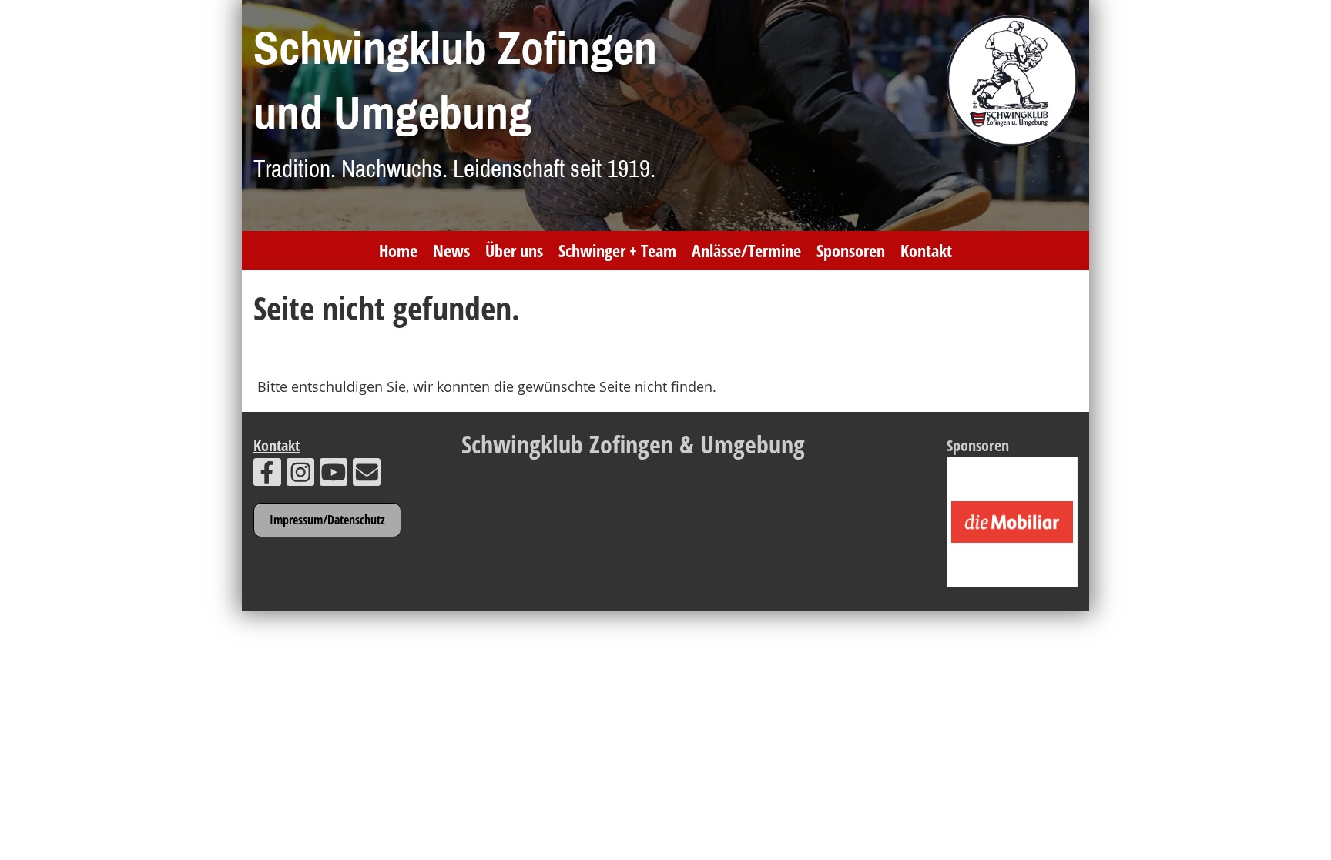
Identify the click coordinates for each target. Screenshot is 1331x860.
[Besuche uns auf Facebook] (267, 475)
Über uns (514, 250)
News (451, 250)
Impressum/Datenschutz (327, 519)
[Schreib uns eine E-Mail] (367, 475)
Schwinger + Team (617, 250)
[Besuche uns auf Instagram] (300, 475)
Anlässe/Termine (746, 250)
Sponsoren (850, 250)
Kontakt (926, 250)
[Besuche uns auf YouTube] (333, 475)
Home (398, 250)
